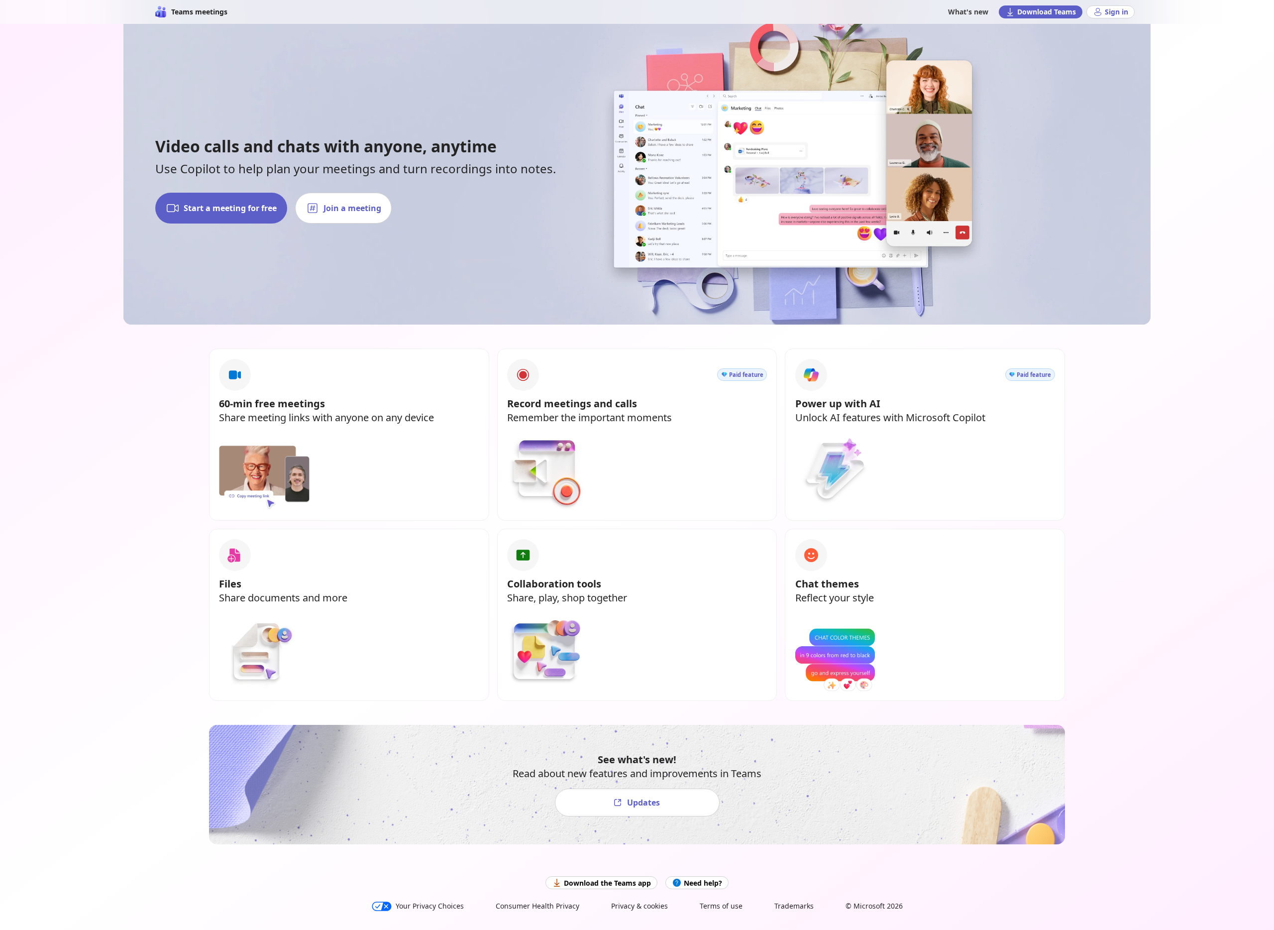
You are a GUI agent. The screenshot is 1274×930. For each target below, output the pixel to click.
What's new (968, 11)
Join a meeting (352, 208)
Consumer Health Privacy (537, 906)
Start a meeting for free (230, 208)
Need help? (703, 883)
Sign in (1116, 11)
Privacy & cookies (639, 906)
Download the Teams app (607, 883)
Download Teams (1046, 11)
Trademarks (794, 906)
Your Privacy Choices (430, 906)
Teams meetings (199, 11)
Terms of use (721, 906)
